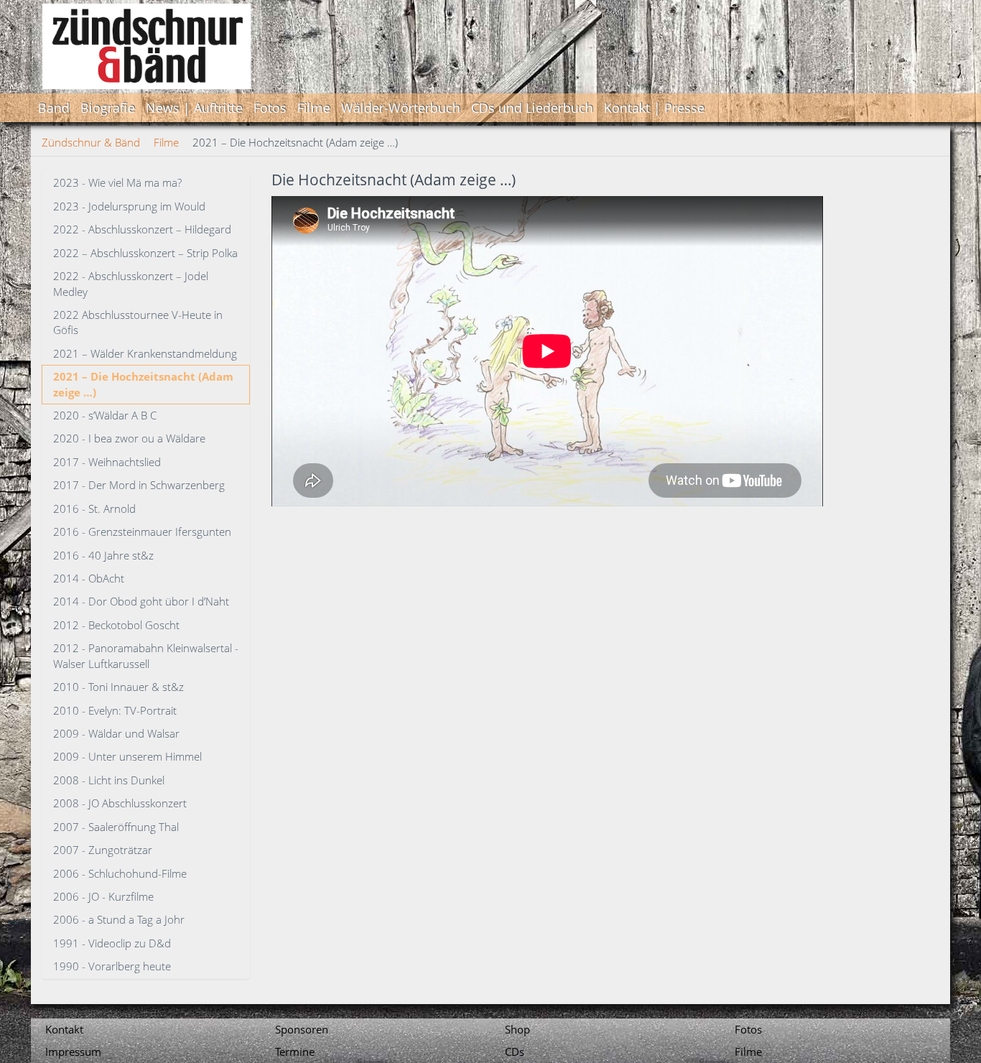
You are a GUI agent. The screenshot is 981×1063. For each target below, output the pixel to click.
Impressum (73, 1051)
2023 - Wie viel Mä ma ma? (117, 182)
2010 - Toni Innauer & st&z (118, 686)
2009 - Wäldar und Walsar (116, 733)
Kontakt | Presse (654, 107)
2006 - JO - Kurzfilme (103, 896)
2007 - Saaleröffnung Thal (116, 827)
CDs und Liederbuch (532, 107)
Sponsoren (301, 1029)
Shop (517, 1029)
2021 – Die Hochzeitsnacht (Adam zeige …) (143, 384)
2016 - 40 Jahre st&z (103, 555)
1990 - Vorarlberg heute (112, 966)
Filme (313, 107)
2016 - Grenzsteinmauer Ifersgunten (142, 531)
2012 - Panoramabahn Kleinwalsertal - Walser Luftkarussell (145, 655)
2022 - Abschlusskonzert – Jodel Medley (130, 283)
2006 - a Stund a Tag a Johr (119, 919)
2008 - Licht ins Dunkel (108, 780)
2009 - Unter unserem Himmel (127, 756)
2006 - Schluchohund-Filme (120, 873)
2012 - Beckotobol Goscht (116, 625)
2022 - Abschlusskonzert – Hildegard (142, 229)
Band (54, 107)
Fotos (270, 107)
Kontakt (64, 1029)
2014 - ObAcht (88, 578)
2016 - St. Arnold (94, 508)
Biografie (107, 107)
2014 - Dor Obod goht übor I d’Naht (141, 601)
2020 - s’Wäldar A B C (105, 415)
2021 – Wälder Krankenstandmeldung (145, 353)
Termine (295, 1051)
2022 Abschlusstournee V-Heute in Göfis (138, 322)
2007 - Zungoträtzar (102, 849)
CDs (514, 1051)
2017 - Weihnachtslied (107, 462)
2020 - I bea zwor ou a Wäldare (129, 438)
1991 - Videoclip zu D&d (112, 943)
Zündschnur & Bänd (91, 142)
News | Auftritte (194, 107)
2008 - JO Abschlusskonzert (120, 803)
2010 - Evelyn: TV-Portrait (115, 710)
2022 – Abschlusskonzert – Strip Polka (145, 253)
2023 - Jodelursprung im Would (129, 206)
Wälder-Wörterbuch (400, 107)
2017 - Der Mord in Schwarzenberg (139, 485)
